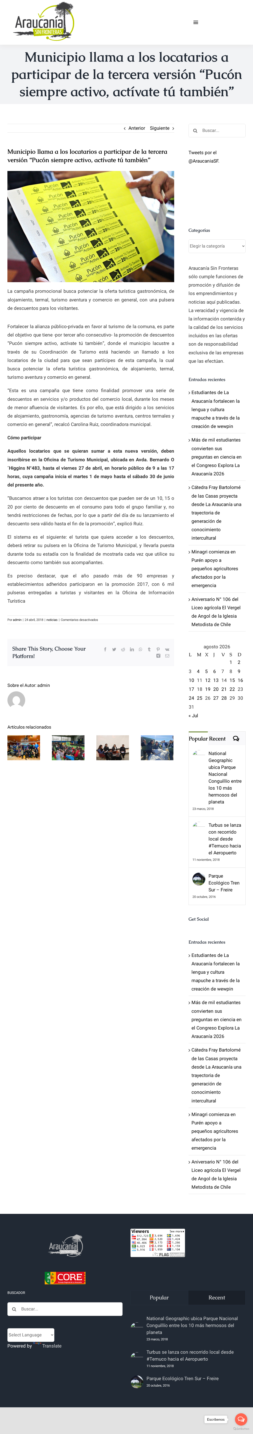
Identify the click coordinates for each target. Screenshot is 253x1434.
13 (216, 680)
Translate (52, 1346)
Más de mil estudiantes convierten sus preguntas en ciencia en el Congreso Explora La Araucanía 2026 (216, 457)
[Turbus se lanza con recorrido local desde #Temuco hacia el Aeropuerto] (198, 825)
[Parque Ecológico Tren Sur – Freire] (198, 876)
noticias (52, 619)
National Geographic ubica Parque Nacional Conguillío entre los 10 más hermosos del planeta (225, 777)
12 (208, 680)
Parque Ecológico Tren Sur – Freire (224, 883)
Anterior (136, 128)
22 (232, 689)
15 (232, 680)
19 (208, 689)
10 (191, 680)
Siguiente (159, 128)
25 (199, 698)
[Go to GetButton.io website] (241, 1429)
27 (216, 698)
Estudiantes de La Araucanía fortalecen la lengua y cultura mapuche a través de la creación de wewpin (215, 409)
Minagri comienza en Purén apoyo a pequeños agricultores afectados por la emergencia (214, 568)
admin (17, 619)
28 (224, 698)
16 (240, 680)
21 (224, 689)
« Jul (193, 715)
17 (191, 689)
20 (216, 689)
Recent (217, 738)
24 (191, 698)
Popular (198, 738)
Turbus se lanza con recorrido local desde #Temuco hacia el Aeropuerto (225, 839)
